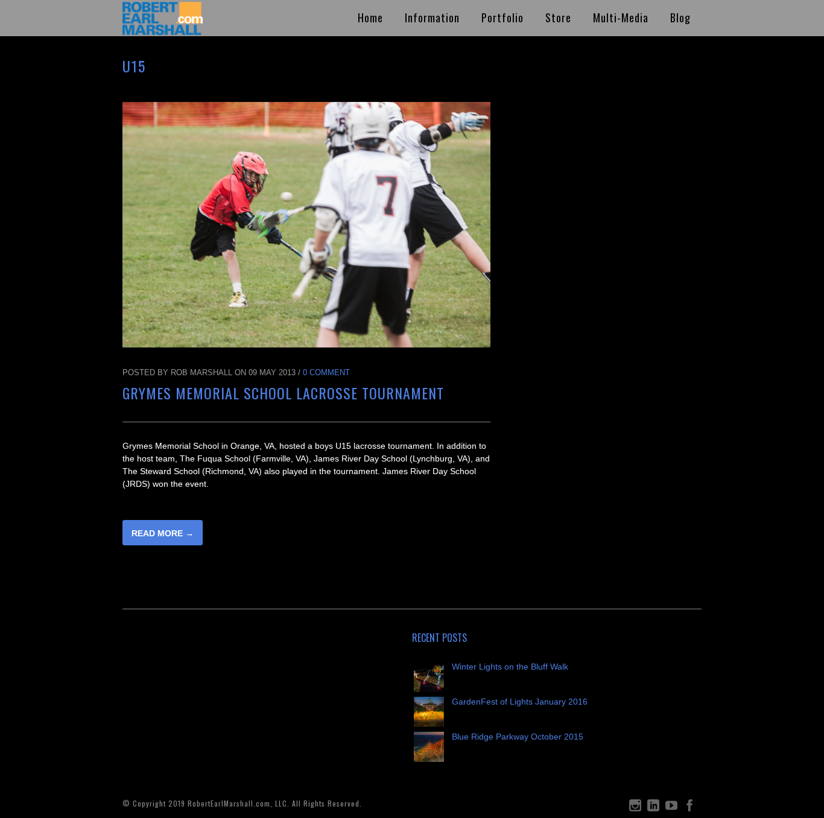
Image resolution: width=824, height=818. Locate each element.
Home (370, 17)
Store (558, 17)
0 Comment (326, 372)
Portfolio (502, 17)
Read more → (163, 533)
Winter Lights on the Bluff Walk (510, 666)
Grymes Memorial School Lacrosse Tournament (283, 393)
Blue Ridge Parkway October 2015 (517, 736)
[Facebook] (689, 808)
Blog (680, 17)
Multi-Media (620, 17)
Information (432, 17)
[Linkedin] (653, 808)
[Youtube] (671, 808)
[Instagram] (635, 808)
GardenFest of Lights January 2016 (520, 701)
